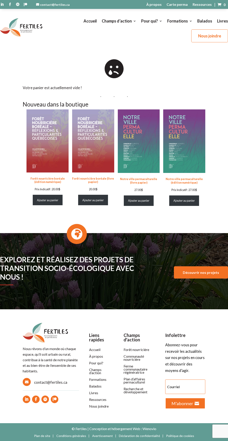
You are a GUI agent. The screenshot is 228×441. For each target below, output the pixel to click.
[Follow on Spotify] (45, 399)
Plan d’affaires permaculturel (134, 380)
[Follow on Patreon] (54, 399)
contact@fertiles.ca (55, 4)
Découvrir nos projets (201, 272)
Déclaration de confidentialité (139, 436)
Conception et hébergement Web (114, 429)
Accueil (90, 20)
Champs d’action (117, 20)
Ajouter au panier (47, 200)
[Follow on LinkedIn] (26, 399)
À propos (154, 4)
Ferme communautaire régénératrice (135, 369)
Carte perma (177, 4)
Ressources (202, 4)
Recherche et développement (135, 390)
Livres (222, 20)
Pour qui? (149, 20)
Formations (177, 20)
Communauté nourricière (134, 358)
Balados (204, 20)
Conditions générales (71, 436)
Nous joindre (209, 35)
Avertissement (102, 436)
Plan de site (42, 436)
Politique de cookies (180, 436)
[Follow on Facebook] (36, 399)
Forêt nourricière (136, 350)
